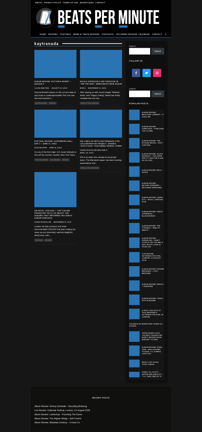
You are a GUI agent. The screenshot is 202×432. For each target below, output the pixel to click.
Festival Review (41, 160)
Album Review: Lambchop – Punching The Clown (153, 129)
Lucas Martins (41, 88)
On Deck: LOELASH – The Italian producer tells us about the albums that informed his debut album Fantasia (53, 214)
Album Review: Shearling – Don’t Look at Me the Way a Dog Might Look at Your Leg (152, 242)
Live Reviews (55, 160)
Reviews (53, 34)
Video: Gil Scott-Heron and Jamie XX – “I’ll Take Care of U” (152, 374)
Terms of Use (70, 3)
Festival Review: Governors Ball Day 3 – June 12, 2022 (53, 142)
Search (132, 46)
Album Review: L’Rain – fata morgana (153, 299)
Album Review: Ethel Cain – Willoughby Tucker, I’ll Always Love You (152, 350)
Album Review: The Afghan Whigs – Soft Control (152, 143)
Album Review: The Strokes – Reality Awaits (151, 228)
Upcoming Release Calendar (133, 34)
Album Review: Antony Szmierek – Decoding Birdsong (152, 185)
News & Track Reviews (86, 34)
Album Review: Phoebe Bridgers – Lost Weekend (153, 271)
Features (65, 34)
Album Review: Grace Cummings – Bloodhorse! (152, 214)
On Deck (48, 240)
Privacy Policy (52, 3)
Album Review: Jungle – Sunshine (153, 285)
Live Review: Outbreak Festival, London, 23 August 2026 (151, 257)
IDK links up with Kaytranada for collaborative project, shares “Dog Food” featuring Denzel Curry (101, 143)
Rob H (83, 88)
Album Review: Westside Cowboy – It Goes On (153, 114)
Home (43, 34)
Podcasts (108, 34)
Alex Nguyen (40, 148)
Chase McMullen (42, 222)
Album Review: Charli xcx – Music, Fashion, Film (152, 199)
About (39, 3)
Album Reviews (41, 103)
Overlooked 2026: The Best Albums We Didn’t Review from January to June (152, 336)
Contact (100, 3)
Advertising (87, 3)
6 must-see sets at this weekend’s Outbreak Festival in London (152, 313)
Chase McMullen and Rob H (93, 150)
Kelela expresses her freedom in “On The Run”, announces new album (101, 82)
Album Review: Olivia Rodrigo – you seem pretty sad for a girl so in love (153, 157)
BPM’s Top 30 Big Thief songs (150, 363)
